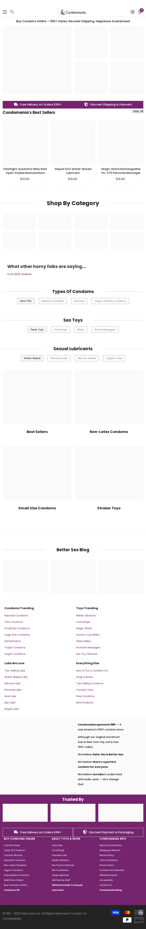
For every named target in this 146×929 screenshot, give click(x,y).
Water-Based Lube (16, 677)
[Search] (12, 12)
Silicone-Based (86, 358)
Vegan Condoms (14, 654)
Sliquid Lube (11, 709)
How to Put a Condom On (92, 670)
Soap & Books (84, 677)
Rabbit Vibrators (86, 615)
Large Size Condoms (17, 635)
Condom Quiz (84, 690)
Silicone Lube (12, 683)
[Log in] (132, 12)
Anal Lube (10, 696)
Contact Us (79, 913)
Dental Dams (12, 641)
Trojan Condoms (14, 647)
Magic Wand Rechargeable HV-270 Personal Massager (120, 171)
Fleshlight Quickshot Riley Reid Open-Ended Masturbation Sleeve (25, 171)
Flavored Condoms (16, 615)
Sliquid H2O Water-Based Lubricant (73, 171)
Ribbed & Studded (53, 301)
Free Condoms (85, 696)
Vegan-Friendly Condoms (110, 301)
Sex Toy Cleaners (87, 654)
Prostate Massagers (88, 647)
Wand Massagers (105, 329)
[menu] (5, 12)
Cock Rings (60, 329)
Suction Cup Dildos (88, 635)
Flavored (79, 301)
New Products (84, 702)
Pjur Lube (9, 702)
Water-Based (32, 358)
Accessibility (13, 919)
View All (137, 111)
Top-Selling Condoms (89, 683)
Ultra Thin (26, 301)
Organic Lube (114, 358)
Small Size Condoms (17, 628)
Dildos (80, 329)
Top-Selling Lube (14, 670)
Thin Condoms (13, 622)
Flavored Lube (58, 358)
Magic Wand (84, 628)
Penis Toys (37, 329)
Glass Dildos (83, 641)
